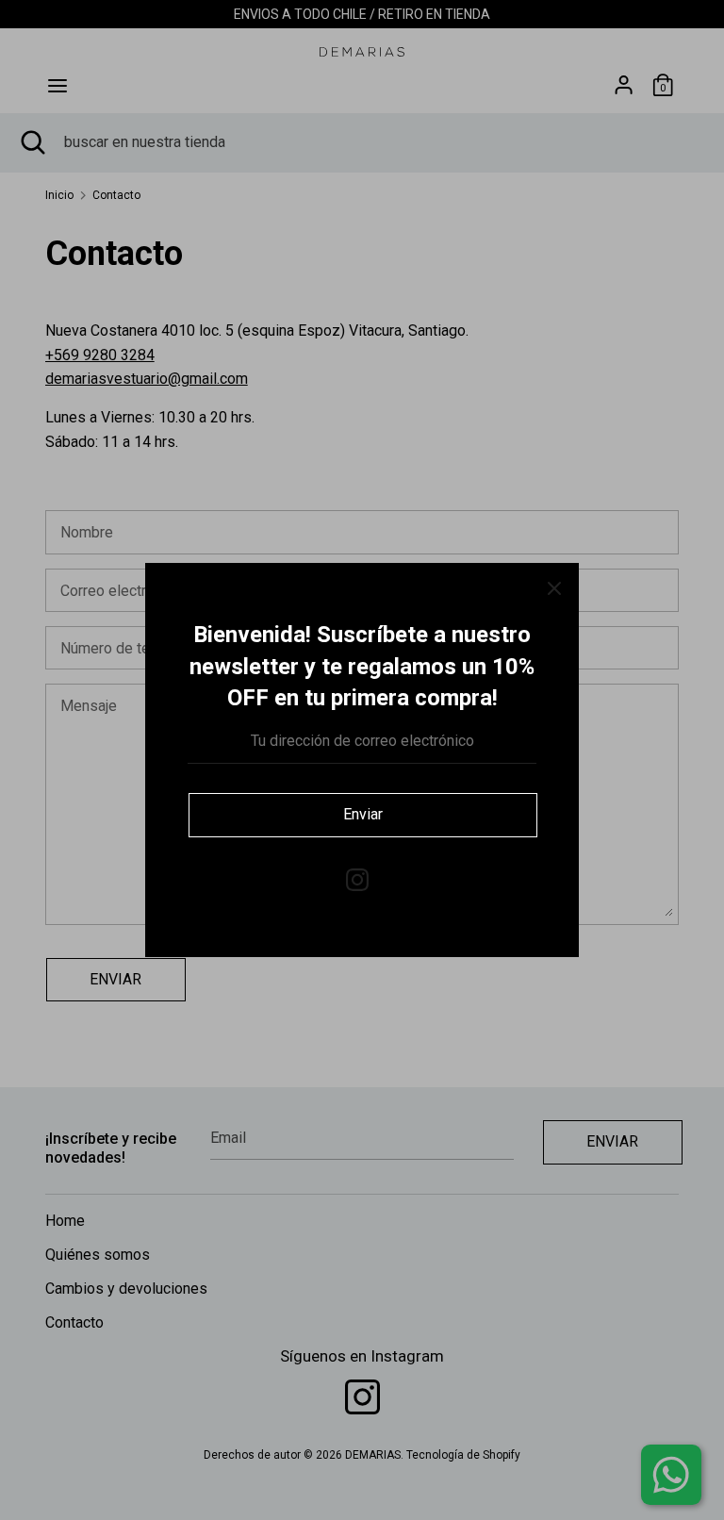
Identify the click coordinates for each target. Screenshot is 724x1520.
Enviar (363, 814)
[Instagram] (357, 877)
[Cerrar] (554, 587)
